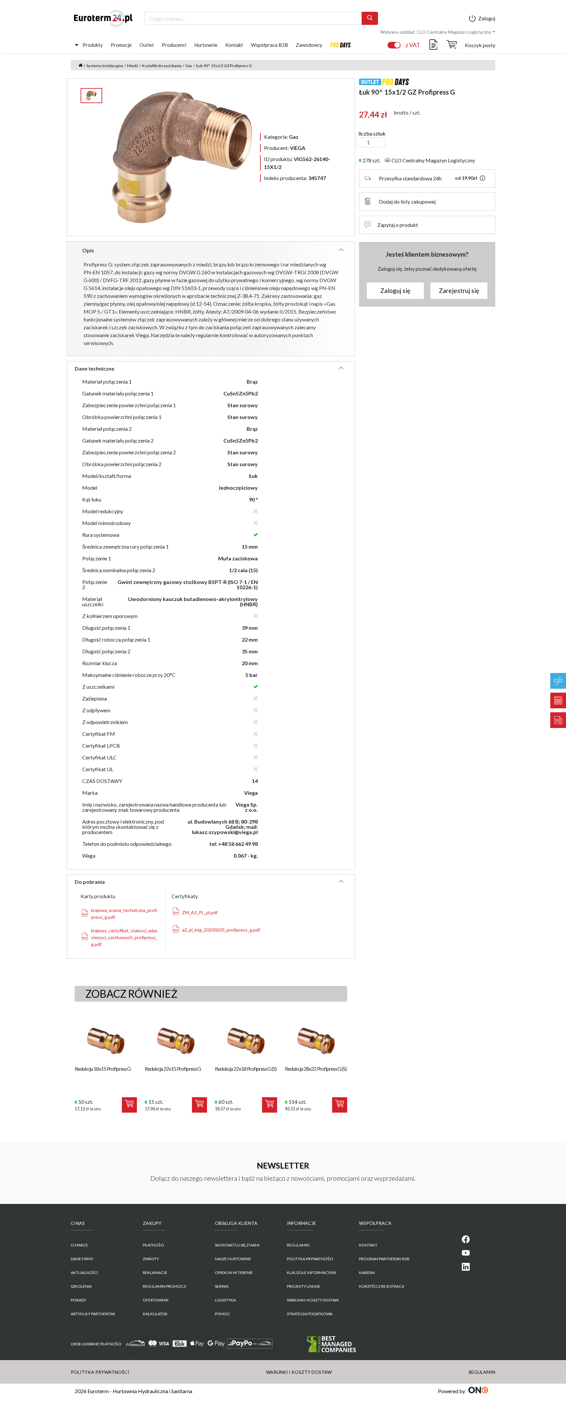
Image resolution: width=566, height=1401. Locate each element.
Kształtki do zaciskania (161, 65)
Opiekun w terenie (234, 1272)
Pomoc (222, 1313)
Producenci (174, 45)
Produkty (93, 45)
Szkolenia (81, 1286)
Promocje (121, 45)
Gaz (188, 65)
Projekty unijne (303, 1286)
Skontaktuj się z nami (237, 1245)
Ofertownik (156, 1300)
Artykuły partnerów (93, 1313)
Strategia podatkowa (309, 1313)
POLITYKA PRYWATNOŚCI (310, 1258)
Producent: (284, 148)
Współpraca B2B (269, 45)
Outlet (147, 45)
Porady (78, 1300)
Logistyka (225, 1300)
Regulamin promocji (164, 1286)
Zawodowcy (309, 45)
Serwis (221, 1286)
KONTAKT (368, 1245)
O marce (79, 1245)
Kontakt (234, 45)
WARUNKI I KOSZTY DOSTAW (313, 1300)
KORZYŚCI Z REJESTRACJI (381, 1286)
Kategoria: (281, 137)
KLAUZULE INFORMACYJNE (312, 1272)
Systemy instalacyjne (104, 65)
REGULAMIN (298, 1245)
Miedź (132, 65)
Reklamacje (155, 1272)
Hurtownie (205, 45)
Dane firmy (82, 1258)
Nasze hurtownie (233, 1258)
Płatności (153, 1245)
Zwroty (151, 1258)
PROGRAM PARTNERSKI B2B (384, 1258)
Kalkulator (155, 1313)
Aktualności (84, 1272)
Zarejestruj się (459, 290)
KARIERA (367, 1272)
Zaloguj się (395, 290)
